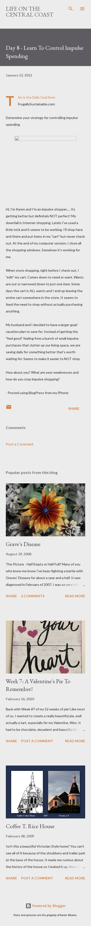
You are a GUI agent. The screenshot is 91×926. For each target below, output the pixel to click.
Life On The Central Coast (29, 11)
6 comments (32, 596)
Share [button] (73, 408)
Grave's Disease (23, 544)
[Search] (71, 9)
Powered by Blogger (48, 905)
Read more (75, 596)
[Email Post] (9, 408)
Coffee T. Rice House (30, 826)
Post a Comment (19, 444)
